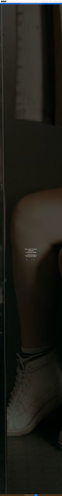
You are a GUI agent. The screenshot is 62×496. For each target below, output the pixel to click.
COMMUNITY (55, 1)
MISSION (44, 1)
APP (47, 1)
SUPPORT (59, 1)
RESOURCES (50, 1)
